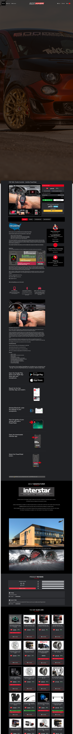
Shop (4, 3)
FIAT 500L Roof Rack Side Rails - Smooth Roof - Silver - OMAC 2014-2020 (29, 703)
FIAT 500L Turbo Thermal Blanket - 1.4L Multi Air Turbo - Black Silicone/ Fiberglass (15, 703)
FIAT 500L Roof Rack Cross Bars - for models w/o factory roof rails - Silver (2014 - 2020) (57, 703)
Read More (55, 252)
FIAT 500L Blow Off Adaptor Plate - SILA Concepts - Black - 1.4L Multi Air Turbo (15, 626)
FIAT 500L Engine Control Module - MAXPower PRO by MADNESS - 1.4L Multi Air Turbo (43, 652)
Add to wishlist (58, 200)
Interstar (62, 197)
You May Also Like (38, 219)
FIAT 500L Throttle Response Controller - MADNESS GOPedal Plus (15, 678)
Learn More (56, 206)
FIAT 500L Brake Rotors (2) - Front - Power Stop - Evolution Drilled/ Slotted (15, 652)
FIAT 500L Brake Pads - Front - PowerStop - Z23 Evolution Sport (43, 626)
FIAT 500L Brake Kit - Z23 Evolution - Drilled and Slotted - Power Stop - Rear (43, 729)
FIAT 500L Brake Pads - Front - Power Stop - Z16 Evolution (15, 729)
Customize (14, 3)
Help (59, 3)
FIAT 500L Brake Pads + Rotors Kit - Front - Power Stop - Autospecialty (58, 677)
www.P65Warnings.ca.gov (33, 476)
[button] (39, 197)
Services (8, 3)
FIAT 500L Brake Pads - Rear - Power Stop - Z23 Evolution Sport (57, 626)
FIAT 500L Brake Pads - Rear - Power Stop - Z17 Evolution (29, 651)
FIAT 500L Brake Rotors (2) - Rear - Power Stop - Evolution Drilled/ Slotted (29, 678)
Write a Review (22, 588)
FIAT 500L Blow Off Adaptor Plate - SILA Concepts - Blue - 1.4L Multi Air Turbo (43, 703)
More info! (62, 193)
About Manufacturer (47, 219)
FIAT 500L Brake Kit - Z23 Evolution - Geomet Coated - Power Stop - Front (29, 729)
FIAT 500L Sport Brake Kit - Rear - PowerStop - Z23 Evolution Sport (29, 626)
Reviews (30, 219)
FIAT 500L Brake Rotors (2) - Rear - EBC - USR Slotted (57, 651)
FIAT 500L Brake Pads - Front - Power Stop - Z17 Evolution (58, 729)
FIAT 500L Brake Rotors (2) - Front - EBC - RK (43, 677)
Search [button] (63, 3)
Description (24, 219)
